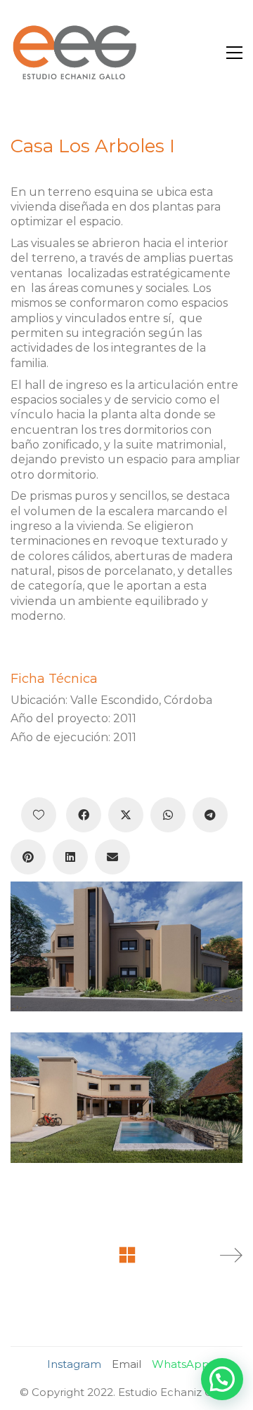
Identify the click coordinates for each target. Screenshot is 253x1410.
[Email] (112, 856)
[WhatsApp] (168, 814)
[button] (234, 52)
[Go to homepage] (74, 52)
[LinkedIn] (70, 856)
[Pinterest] (28, 856)
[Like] (38, 814)
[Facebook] (83, 814)
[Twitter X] (125, 814)
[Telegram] (210, 814)
